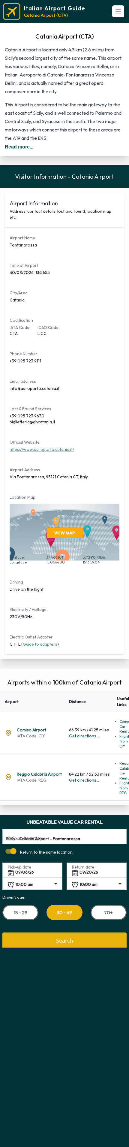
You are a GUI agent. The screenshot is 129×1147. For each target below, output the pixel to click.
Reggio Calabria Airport (39, 774)
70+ (108, 912)
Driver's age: (13, 897)
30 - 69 (64, 912)
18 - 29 (20, 912)
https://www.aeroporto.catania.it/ (42, 449)
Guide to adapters (40, 644)
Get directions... (84, 736)
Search (64, 940)
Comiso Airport (31, 730)
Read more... (19, 146)
